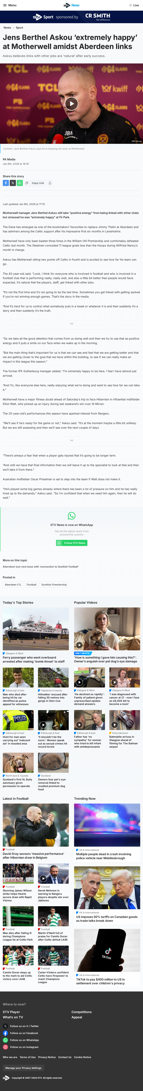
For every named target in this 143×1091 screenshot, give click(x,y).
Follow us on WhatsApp (24, 1040)
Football (31, 584)
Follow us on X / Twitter (24, 1026)
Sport (19, 27)
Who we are (10, 1057)
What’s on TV (13, 1017)
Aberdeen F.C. (13, 584)
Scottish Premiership (54, 584)
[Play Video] (71, 104)
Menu (12, 5)
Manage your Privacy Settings (23, 1067)
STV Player (11, 1012)
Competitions (82, 1012)
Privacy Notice (47, 1057)
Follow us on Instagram (24, 1047)
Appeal (77, 1017)
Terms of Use (28, 1057)
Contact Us (65, 1057)
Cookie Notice (82, 1057)
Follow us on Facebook (24, 1033)
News (7, 27)
